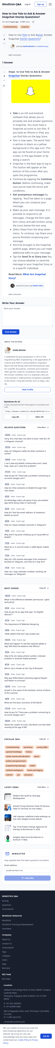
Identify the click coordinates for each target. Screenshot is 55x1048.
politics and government (16, 761)
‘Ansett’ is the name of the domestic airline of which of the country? (27, 691)
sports (36, 756)
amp (39, 34)
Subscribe (29, 878)
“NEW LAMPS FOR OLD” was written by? (21, 634)
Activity (5, 900)
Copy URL (15, 417)
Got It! (46, 1036)
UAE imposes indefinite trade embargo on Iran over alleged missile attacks (31, 817)
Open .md (39, 417)
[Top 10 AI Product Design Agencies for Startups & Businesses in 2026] (7, 828)
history (29, 752)
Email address (10, 865)
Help (4, 964)
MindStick (6, 920)
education (28, 775)
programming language (15, 766)
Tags (4, 951)
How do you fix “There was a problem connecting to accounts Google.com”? (27, 713)
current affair (42, 747)
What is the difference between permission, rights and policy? (27, 600)
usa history (28, 747)
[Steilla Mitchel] (12, 46)
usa (18, 775)
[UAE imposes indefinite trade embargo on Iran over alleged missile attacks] (7, 817)
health (32, 766)
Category (6, 956)
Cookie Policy (23, 1040)
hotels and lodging (34, 770)
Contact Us (7, 943)
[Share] (33, 22)
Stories (24, 38)
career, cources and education (18, 756)
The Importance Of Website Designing (21, 624)
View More (41, 427)
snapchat (25, 27)
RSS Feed (6, 979)
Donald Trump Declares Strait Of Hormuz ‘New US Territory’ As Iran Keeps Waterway (31, 807)
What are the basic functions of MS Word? (23, 702)
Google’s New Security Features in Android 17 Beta (28, 838)
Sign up (40, 4)
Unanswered (7, 909)
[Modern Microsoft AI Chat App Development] (7, 796)
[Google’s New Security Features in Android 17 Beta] (7, 838)
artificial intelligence (14, 770)
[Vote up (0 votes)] (4, 35)
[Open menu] (50, 4)
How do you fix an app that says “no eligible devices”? (23, 613)
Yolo (24, 34)
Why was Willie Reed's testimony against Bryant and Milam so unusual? (25, 679)
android (9, 775)
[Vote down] (4, 43)
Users (4, 960)
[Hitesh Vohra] (12, 285)
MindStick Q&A (11, 4)
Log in (27, 4)
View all (42, 588)
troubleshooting (10, 27)
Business (6, 968)
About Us (6, 939)
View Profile (27, 389)
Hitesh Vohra (38, 286)
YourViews (6, 928)
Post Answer (11, 332)
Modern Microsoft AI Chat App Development (26, 797)
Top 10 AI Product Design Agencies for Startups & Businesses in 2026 (30, 828)
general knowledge (13, 752)
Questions (34, 38)
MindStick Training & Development (17, 924)
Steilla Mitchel (28, 46)
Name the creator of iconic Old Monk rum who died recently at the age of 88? (27, 725)
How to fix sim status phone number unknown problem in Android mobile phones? (25, 657)
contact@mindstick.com (14, 1021)
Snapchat (14, 75)
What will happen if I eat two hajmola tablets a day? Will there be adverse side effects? (25, 644)
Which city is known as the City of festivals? (23, 668)
